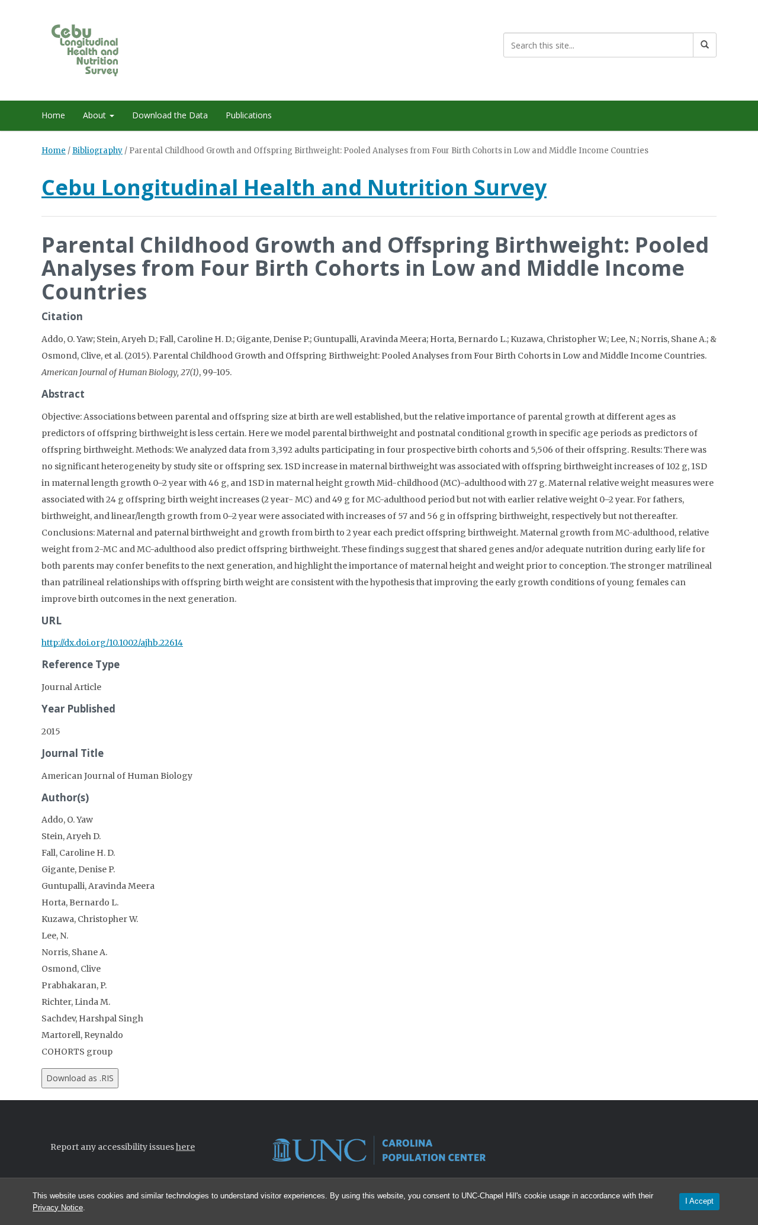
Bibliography (97, 151)
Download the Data (170, 115)
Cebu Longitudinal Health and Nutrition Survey (294, 187)
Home (53, 115)
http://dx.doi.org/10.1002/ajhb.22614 (112, 642)
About (95, 115)
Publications (249, 115)
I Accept (699, 1201)
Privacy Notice (58, 1207)
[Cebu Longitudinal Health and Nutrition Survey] (96, 48)
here (185, 1147)
